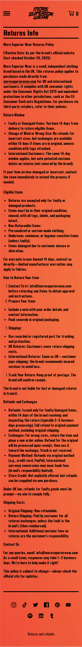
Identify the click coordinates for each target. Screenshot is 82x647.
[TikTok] (24, 604)
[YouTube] (68, 604)
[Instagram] (13, 604)
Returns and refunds (41, 634)
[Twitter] (35, 604)
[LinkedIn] (41, 615)
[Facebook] (46, 604)
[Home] (41, 13)
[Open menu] (6, 13)
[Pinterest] (57, 604)
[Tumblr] (52, 615)
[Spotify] (30, 615)
